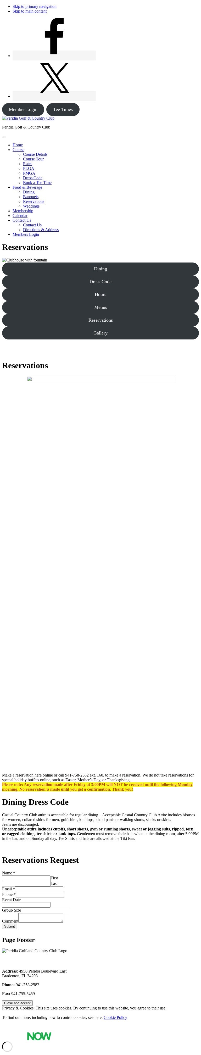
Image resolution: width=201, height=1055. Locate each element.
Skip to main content (30, 11)
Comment (10, 921)
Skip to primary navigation (35, 6)
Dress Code (100, 281)
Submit (9, 926)
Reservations (100, 320)
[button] (18, 149)
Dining (100, 268)
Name (8, 873)
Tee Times (63, 109)
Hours (100, 294)
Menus (100, 307)
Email (8, 889)
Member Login (23, 109)
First (54, 878)
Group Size (11, 910)
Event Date (11, 899)
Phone (9, 894)
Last (54, 883)
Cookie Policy (115, 1017)
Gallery (100, 333)
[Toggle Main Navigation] (4, 137)
